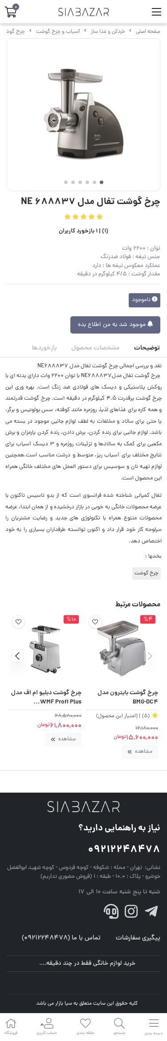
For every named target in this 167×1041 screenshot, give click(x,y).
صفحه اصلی (148, 32)
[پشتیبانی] (111, 914)
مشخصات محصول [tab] (95, 348)
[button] (150, 655)
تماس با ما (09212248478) (61, 938)
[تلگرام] (151, 914)
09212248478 (124, 850)
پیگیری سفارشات (138, 938)
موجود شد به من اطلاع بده (112, 325)
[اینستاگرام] (131, 914)
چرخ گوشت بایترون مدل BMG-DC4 (128, 698)
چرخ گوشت (12, 32)
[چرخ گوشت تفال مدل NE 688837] (83, 807)
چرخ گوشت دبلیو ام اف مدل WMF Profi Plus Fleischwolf (46, 698)
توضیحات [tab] (147, 348)
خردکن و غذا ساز (108, 32)
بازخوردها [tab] (44, 348)
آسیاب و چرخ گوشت (58, 32)
